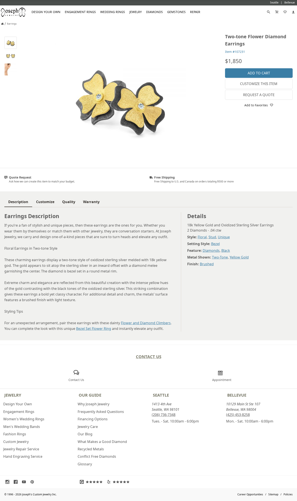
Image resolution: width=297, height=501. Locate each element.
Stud (212, 237)
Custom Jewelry (16, 441)
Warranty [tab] (91, 201)
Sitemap (273, 494)
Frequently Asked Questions (101, 411)
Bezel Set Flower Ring (93, 328)
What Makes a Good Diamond (102, 441)
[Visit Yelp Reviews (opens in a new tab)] (119, 482)
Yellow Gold (239, 257)
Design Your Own (46, 12)
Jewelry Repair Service (21, 449)
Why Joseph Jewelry (93, 404)
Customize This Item (258, 83)
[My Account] (293, 11)
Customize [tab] (45, 201)
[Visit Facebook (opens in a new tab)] (17, 482)
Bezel (215, 243)
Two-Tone (220, 257)
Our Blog (85, 434)
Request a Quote (259, 94)
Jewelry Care (88, 426)
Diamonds (154, 12)
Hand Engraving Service (22, 456)
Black (225, 250)
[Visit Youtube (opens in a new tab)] (25, 482)
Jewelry (135, 12)
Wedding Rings (112, 12)
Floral (202, 237)
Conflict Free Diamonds (97, 456)
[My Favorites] (285, 11)
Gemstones (176, 12)
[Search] (268, 11)
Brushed (207, 264)
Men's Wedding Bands (21, 426)
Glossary (85, 464)
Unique (224, 237)
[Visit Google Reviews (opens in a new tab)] (92, 482)
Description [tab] (18, 201)
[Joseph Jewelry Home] (2, 23)
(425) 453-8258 (238, 414)
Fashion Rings (14, 434)
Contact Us (148, 356)
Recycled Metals (91, 449)
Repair (195, 12)
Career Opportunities (250, 494)
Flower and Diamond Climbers (146, 323)
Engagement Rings (80, 12)
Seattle (161, 395)
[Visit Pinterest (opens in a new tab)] (33, 482)
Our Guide (90, 395)
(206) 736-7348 (163, 414)
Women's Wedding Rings (23, 419)
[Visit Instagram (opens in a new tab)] (8, 482)
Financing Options (93, 419)
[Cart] (276, 11)
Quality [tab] (68, 201)
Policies (288, 494)
